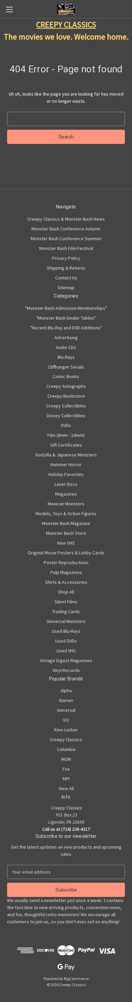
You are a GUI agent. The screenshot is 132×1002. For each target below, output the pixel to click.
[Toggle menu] (9, 9)
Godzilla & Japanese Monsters (66, 455)
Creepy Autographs (66, 386)
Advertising (66, 337)
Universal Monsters (66, 621)
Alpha (66, 690)
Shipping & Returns (66, 268)
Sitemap (66, 287)
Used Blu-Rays (66, 631)
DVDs (66, 425)
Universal (66, 710)
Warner (66, 700)
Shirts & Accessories (66, 582)
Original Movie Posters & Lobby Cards (66, 553)
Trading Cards (66, 611)
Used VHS (66, 651)
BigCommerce (76, 978)
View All (66, 788)
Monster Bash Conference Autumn (66, 229)
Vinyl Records (66, 670)
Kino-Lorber (66, 730)
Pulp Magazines (66, 572)
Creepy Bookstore (66, 396)
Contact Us (66, 278)
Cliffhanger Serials (66, 367)
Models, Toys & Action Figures (66, 513)
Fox (66, 769)
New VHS (66, 543)
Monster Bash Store (66, 533)
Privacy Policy (66, 258)
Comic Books (66, 376)
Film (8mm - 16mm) (66, 435)
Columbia (66, 749)
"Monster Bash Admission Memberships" (66, 308)
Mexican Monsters (66, 504)
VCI (66, 720)
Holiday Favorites (66, 474)
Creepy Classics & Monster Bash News (66, 219)
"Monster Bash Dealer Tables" (66, 318)
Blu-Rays (66, 357)
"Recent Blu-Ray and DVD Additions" (66, 328)
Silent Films (66, 602)
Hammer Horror (66, 464)
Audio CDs (66, 347)
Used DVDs (66, 641)
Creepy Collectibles (66, 406)
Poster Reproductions (66, 562)
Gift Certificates (66, 445)
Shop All (66, 592)
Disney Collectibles (66, 415)
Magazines (66, 494)
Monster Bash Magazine (66, 523)
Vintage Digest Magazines (66, 660)
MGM (66, 759)
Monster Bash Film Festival (66, 248)
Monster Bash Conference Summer (66, 238)
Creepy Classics (66, 739)
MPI (66, 779)
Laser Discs (66, 484)
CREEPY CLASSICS (66, 24)
